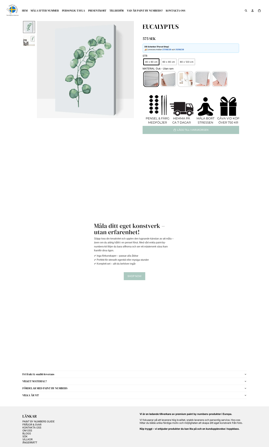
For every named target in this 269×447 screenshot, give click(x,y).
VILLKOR (27, 439)
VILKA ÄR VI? (30, 395)
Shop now (134, 276)
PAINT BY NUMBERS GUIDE (38, 421)
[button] (29, 27)
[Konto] (252, 10)
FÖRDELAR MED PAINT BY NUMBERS (44, 388)
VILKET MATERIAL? (34, 381)
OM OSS (27, 430)
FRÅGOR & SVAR (31, 424)
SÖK (25, 436)
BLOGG (26, 433)
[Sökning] (246, 10)
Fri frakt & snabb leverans (38, 374)
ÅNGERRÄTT (29, 442)
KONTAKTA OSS (31, 427)
